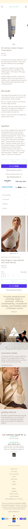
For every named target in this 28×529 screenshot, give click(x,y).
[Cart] (26, 7)
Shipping (14, 491)
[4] (17, 253)
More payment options (14, 170)
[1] (15, 44)
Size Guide (14, 479)
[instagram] (14, 515)
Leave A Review (14, 496)
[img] (14, 437)
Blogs (14, 488)
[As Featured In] (7, 181)
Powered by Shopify (14, 525)
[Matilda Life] (14, 6)
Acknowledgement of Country (14, 499)
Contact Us (14, 469)
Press (14, 476)
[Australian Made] (14, 332)
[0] (13, 44)
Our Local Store (14, 474)
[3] (15, 253)
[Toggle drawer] (2, 6)
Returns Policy (14, 493)
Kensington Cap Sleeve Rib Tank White (12, 261)
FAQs (14, 481)
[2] (14, 253)
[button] (13, 459)
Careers (14, 484)
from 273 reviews (14, 438)
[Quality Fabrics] (14, 388)
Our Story (14, 471)
